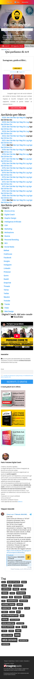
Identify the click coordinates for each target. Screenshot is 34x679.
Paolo (17, 24)
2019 (4, 150)
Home (5, 49)
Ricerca (12, 612)
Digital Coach (7, 39)
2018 (4, 154)
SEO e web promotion (10, 615)
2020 (4, 145)
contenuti (6, 589)
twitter (4, 631)
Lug (27, 122)
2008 (4, 200)
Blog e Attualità (13, 582)
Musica (7, 236)
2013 (4, 177)
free (11, 597)
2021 (4, 140)
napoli (20, 608)
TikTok (6, 290)
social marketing (8, 623)
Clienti (16, 661)
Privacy (5, 661)
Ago (30, 140)
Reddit (6, 279)
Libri (6, 225)
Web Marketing (23, 640)
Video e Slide (7, 635)
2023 (4, 131)
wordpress (5, 644)
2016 (4, 163)
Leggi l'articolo (15, 108)
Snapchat (7, 283)
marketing (6, 608)
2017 (3, 159)
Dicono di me (9, 211)
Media (14, 608)
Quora (6, 275)
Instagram (8, 265)
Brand (24, 582)
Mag (21, 117)
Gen (8, 117)
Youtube (7, 301)
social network (7, 627)
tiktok (24, 627)
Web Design (9, 311)
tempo (17, 627)
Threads (7, 286)
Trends (7, 304)
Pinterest (7, 272)
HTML (3, 601)
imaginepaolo (12, 601)
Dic (11, 124)
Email (2, 369)
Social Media (26, 39)
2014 (4, 172)
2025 (4, 122)
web (17, 635)
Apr (17, 117)
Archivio (12, 663)
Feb (11, 117)
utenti (11, 631)
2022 (4, 136)
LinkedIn (7, 268)
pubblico (4, 612)
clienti (4, 585)
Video (6, 308)
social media (20, 623)
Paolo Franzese (13, 72)
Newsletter (26, 661)
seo (18, 612)
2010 (4, 191)
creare (15, 589)
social (5, 619)
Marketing (17, 39)
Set (2, 124)
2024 (4, 127)
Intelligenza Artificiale (24, 42)
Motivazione (9, 232)
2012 (4, 182)
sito (22, 615)
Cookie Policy (11, 661)
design (4, 593)
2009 (4, 195)
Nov (7, 124)
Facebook (7, 257)
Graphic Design (10, 218)
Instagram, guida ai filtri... (15, 60)
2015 (4, 168)
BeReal (6, 250)
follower (4, 597)
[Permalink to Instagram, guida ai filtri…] (17, 89)
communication (18, 585)
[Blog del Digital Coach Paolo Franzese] (17, 20)
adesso (20, 501)
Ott (5, 124)
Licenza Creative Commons (9, 674)
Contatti (21, 661)
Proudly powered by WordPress (10, 673)
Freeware (18, 597)
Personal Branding (8, 42)
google (27, 597)
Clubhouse (8, 254)
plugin (27, 608)
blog (3, 582)
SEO (6, 243)
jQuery (19, 604)
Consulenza (6, 663)
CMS (10, 585)
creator (23, 589)
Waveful (7, 297)
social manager (15, 619)
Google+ (7, 261)
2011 (3, 186)
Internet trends (8, 604)
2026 (4, 117)
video (18, 631)
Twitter (6, 293)
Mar (14, 117)
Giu (24, 117)
